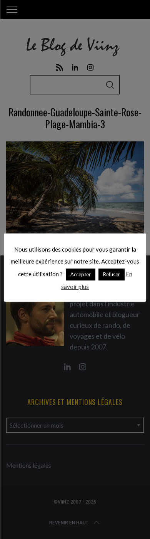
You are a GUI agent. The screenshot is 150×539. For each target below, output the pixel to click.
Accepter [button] (80, 274)
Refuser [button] (111, 274)
